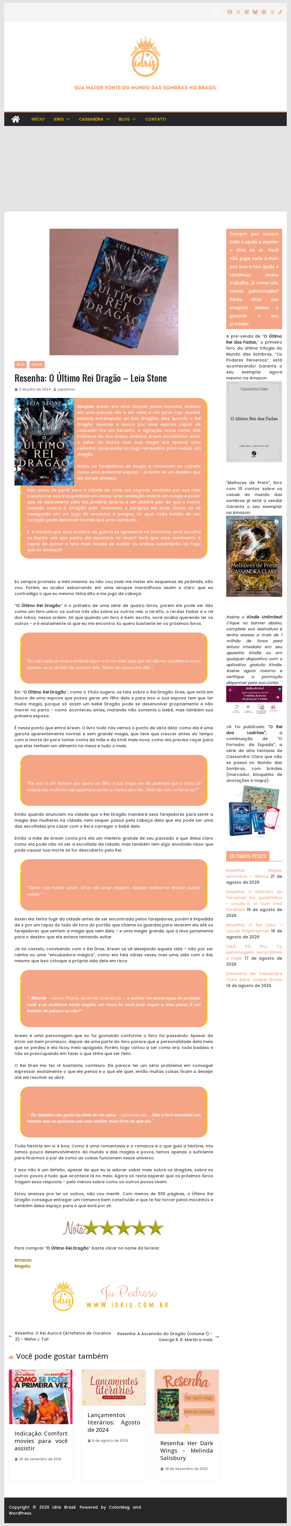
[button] (67, 119)
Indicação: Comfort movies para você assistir (40, 1441)
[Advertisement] (145, 169)
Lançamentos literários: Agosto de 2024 (114, 1422)
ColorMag (119, 1507)
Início (38, 119)
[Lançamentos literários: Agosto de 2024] (114, 1372)
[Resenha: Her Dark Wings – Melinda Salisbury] (187, 1372)
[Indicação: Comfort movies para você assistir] (41, 1372)
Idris (59, 119)
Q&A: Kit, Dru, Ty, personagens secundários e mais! (254, 952)
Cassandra (91, 119)
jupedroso (66, 389)
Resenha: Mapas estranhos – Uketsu (254, 873)
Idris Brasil (64, 1507)
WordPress (20, 1513)
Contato (155, 119)
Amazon (23, 1260)
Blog (124, 119)
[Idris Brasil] (15, 119)
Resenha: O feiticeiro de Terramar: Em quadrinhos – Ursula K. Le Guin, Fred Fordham (254, 900)
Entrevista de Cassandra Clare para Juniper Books (254, 976)
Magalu (22, 1266)
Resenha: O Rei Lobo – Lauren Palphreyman (254, 928)
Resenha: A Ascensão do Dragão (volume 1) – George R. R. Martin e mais (165, 1337)
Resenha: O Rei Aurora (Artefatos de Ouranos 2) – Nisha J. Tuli (63, 1336)
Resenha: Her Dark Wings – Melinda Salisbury (186, 1450)
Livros (37, 364)
